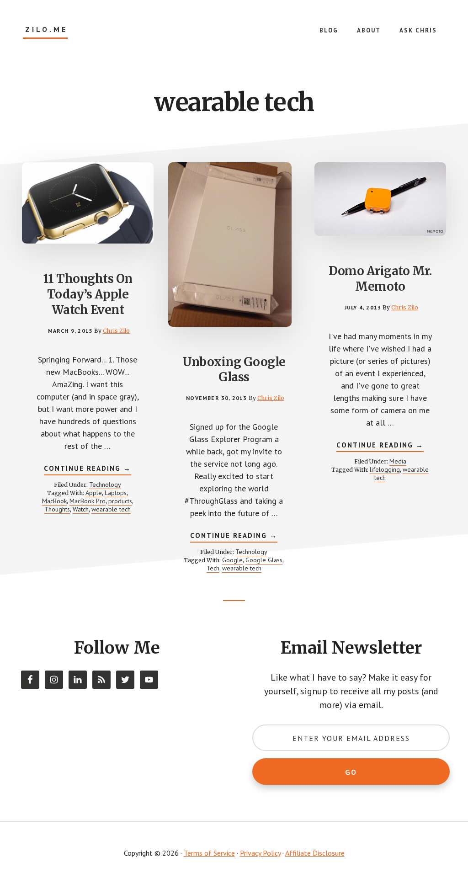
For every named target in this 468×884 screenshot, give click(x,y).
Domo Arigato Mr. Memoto (380, 278)
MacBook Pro (87, 501)
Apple (93, 493)
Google (232, 560)
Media (397, 461)
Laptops (116, 493)
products (120, 501)
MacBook (54, 501)
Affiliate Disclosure (315, 852)
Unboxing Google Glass (234, 369)
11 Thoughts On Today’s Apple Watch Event (88, 294)
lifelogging (385, 469)
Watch (81, 509)
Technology (105, 484)
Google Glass (263, 560)
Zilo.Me (46, 29)
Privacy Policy (260, 852)
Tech (213, 568)
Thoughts (57, 509)
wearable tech (111, 509)
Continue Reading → (87, 469)
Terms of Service (209, 852)
